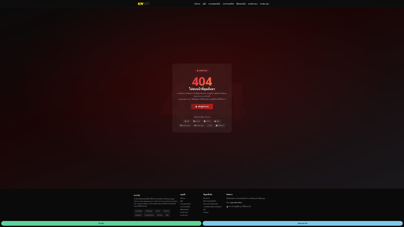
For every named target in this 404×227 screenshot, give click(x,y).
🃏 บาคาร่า (207, 121)
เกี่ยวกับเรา (206, 198)
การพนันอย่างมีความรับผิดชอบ (212, 207)
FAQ (204, 209)
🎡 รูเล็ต (187, 121)
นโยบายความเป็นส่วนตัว (210, 204)
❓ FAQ (209, 125)
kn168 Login (264, 4)
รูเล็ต (204, 4)
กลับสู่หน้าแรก (203, 106)
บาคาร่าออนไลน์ (228, 4)
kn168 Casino (253, 4)
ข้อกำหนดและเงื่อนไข (209, 201)
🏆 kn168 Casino (185, 125)
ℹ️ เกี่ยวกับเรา (220, 125)
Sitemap (205, 212)
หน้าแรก (197, 4)
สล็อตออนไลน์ (241, 4)
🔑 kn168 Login (198, 125)
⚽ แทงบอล (196, 121)
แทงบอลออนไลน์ (214, 4)
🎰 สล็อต (216, 121)
